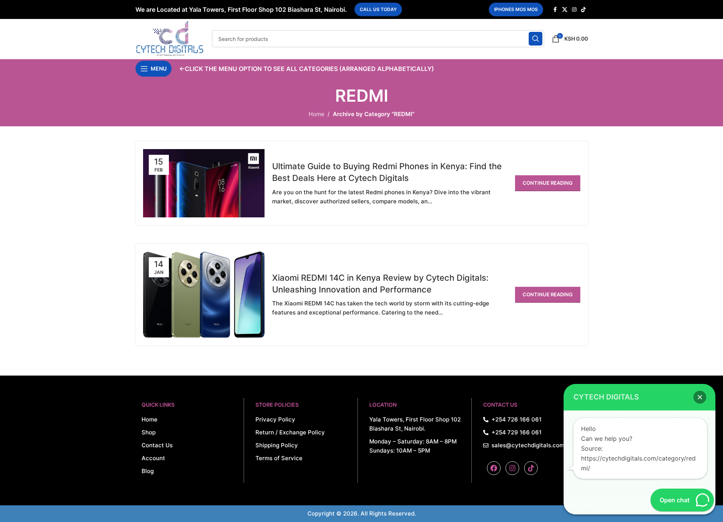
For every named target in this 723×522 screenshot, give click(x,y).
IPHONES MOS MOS (516, 9)
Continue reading (548, 183)
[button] (699, 397)
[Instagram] (512, 468)
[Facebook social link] (555, 10)
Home (316, 114)
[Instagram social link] (574, 10)
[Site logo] (170, 38)
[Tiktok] (531, 468)
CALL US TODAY (378, 9)
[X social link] (565, 10)
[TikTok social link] (583, 10)
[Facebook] (494, 468)
